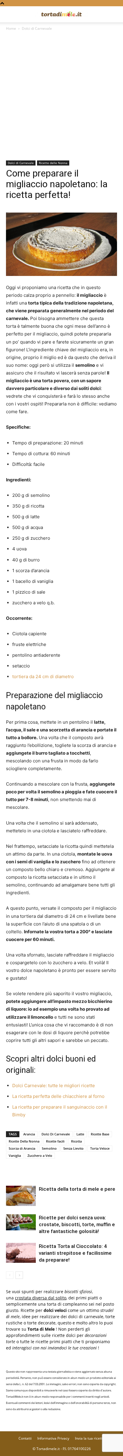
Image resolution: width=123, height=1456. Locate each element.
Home (11, 28)
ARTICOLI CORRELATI (30, 1173)
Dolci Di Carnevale (55, 1134)
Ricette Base (100, 1134)
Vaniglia (15, 1155)
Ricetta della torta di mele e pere (77, 1189)
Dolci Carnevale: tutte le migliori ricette (53, 1085)
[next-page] (19, 1275)
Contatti (25, 1438)
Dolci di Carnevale (37, 28)
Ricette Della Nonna (24, 1141)
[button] (10, 14)
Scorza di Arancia (22, 1148)
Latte (80, 1134)
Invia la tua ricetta (89, 1438)
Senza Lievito (73, 1148)
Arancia (29, 1134)
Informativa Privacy (53, 1438)
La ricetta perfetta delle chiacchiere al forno (58, 1096)
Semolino (49, 1148)
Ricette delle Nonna (53, 163)
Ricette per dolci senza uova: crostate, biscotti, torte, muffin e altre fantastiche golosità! (77, 1224)
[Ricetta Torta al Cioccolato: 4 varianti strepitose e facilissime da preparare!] (21, 1253)
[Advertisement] (61, 96)
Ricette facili (55, 1141)
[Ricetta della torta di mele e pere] (21, 1196)
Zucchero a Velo (39, 1155)
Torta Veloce (100, 1148)
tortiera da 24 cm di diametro (43, 676)
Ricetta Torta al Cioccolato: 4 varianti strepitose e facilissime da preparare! (75, 1253)
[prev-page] (9, 1275)
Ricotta (76, 1141)
